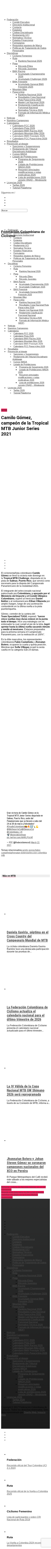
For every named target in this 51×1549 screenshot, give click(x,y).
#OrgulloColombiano (15, 826)
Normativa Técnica (21, 38)
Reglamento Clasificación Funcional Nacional (31, 106)
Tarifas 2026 (18, 185)
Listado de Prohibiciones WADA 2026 (33, 370)
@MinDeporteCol (14, 829)
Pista (15, 63)
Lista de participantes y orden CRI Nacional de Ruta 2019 (24, 1518)
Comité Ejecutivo (21, 22)
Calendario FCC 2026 (23, 125)
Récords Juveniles (27, 69)
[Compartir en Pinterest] (28, 565)
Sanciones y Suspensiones (26, 146)
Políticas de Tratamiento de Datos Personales (28, 259)
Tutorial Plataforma (21, 188)
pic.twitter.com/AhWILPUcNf (20, 837)
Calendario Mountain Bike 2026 (28, 133)
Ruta (14, 58)
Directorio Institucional (23, 25)
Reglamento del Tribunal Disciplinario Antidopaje (24, 150)
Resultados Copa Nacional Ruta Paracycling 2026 (31, 98)
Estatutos (17, 30)
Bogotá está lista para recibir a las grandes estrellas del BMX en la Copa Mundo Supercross (22, 1195)
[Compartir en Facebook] (28, 560)
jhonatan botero (19, 852)
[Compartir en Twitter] (28, 563)
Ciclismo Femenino (22, 56)
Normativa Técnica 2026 (30, 110)
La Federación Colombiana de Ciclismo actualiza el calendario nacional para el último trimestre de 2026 (27, 1013)
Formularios (18, 43)
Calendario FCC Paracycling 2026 (29, 138)
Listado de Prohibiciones (24, 157)
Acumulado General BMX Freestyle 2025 (31, 85)
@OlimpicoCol (28, 829)
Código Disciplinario (22, 32)
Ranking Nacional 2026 (30, 61)
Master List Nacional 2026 (31, 102)
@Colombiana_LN (14, 832)
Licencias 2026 (14, 182)
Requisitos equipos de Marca (27, 45)
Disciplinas (12, 53)
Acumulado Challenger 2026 (32, 79)
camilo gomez (28, 850)
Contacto (17, 27)
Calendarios (13, 123)
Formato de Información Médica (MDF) (33, 321)
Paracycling (18, 92)
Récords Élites (25, 66)
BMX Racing (18, 71)
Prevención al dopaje (17, 144)
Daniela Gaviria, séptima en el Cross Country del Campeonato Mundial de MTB (27, 936)
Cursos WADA (19, 154)
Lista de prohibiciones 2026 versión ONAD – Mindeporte (32, 178)
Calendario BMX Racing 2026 (27, 131)
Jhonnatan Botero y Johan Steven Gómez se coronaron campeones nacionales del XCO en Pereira (26, 1165)
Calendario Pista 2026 (23, 128)
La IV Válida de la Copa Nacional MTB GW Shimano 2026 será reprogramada (25, 1090)
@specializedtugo (18, 834)
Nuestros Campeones (18, 120)
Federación (12, 19)
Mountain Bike (19, 89)
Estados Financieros (22, 40)
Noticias (11, 118)
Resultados (12, 141)
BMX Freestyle (19, 81)
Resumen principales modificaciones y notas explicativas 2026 (29, 172)
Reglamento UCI (20, 35)
